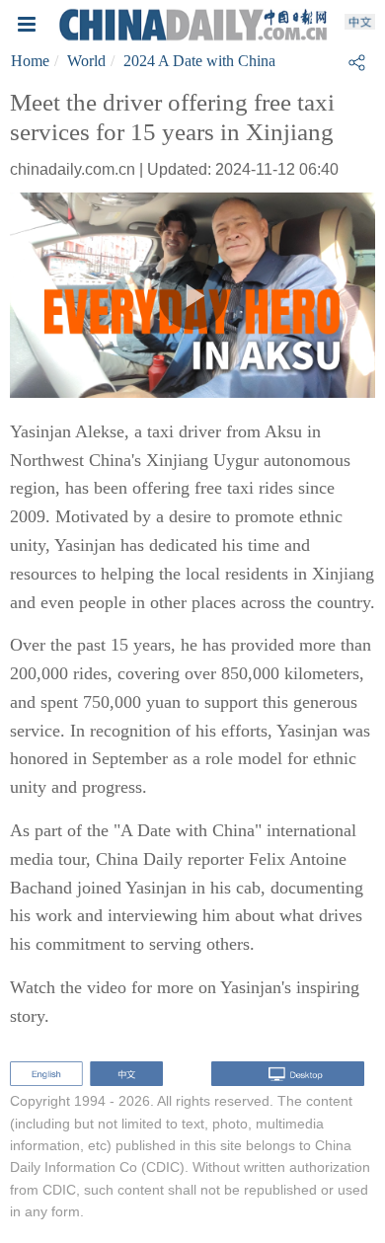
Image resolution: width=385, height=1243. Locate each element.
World (86, 60)
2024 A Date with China (199, 60)
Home (30, 60)
